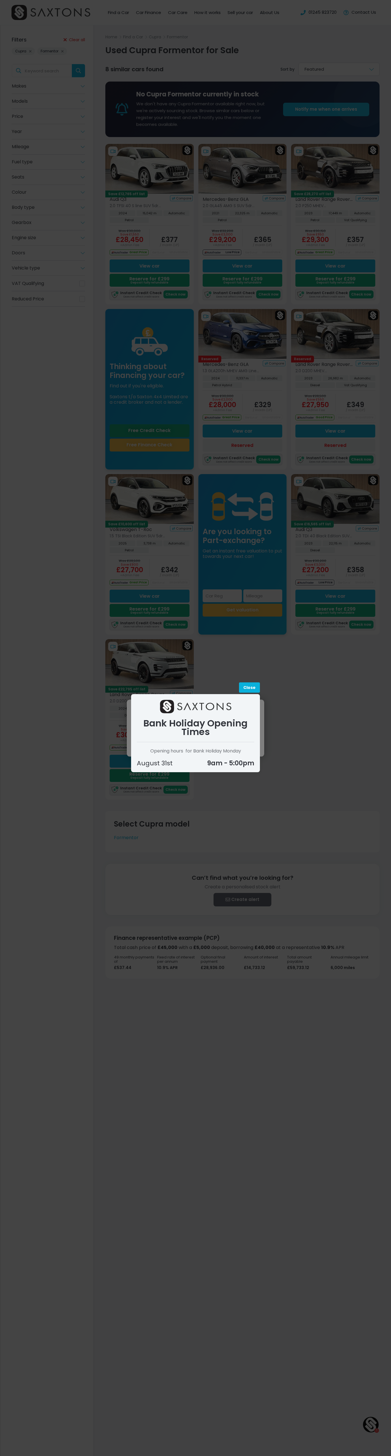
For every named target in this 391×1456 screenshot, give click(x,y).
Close (249, 687)
